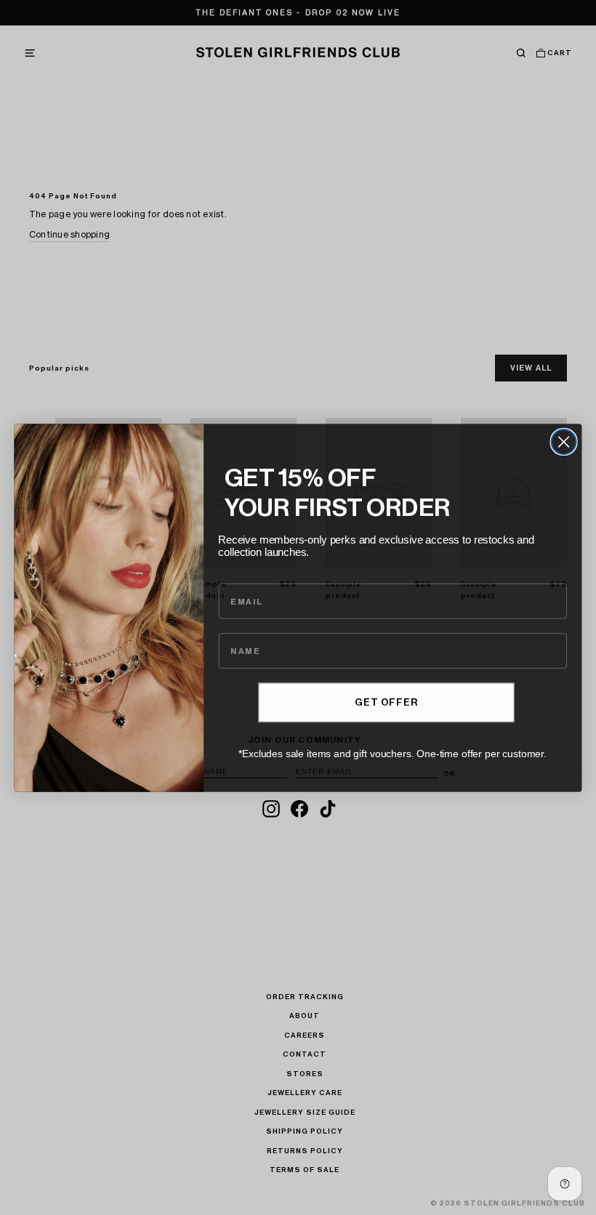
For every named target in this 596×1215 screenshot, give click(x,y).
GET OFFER (386, 702)
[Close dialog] (564, 441)
